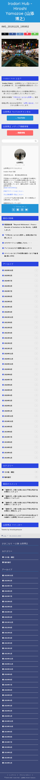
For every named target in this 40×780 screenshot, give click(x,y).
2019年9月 (20, 426)
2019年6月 (20, 442)
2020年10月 (20, 364)
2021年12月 (20, 317)
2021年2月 (20, 343)
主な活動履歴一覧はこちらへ (14, 194)
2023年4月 (20, 307)
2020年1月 (20, 411)
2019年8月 (20, 432)
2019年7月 (20, 437)
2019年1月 (20, 458)
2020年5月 (20, 390)
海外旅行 (20, 477)
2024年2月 (20, 286)
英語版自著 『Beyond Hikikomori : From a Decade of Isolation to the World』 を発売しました (20, 227)
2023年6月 (20, 296)
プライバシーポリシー (25, 775)
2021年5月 (20, 327)
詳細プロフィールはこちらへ (14, 191)
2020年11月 (20, 359)
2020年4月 (20, 395)
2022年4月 (20, 312)
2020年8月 (20, 374)
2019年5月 (20, 447)
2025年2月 (20, 275)
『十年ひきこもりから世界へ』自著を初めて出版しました (20, 236)
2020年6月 (20, 385)
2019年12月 (20, 416)
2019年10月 (20, 421)
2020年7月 (20, 380)
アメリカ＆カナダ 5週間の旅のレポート (18, 248)
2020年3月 (20, 400)
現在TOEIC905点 (10, 188)
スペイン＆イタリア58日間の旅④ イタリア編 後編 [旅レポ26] (21, 255)
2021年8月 (20, 322)
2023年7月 (20, 291)
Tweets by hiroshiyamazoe (12, 529)
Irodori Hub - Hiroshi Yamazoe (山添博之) (20, 11)
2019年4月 (20, 452)
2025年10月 (20, 270)
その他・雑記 (20, 472)
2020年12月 (20, 353)
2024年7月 (20, 281)
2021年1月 (20, 348)
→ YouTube (20, 118)
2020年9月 (20, 369)
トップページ (12, 775)
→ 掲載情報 (20, 133)
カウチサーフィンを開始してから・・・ (18, 243)
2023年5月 (20, 301)
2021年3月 (20, 338)
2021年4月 (20, 333)
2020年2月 (20, 406)
